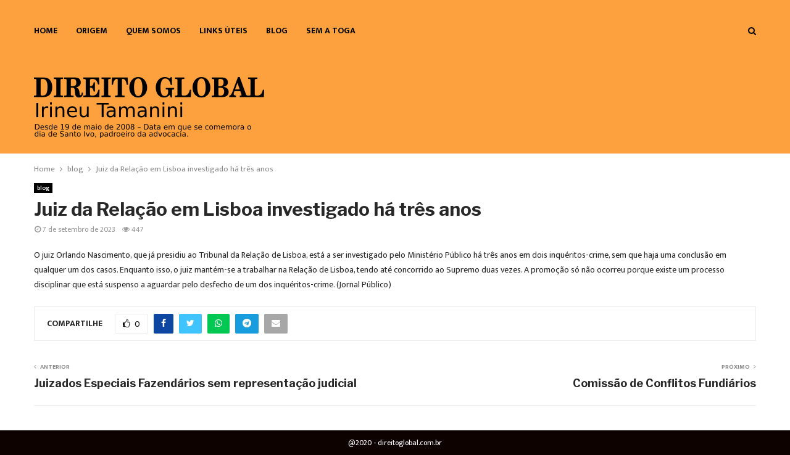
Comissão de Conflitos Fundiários (664, 383)
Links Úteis (223, 30)
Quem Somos (153, 30)
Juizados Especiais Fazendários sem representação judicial (195, 383)
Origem (91, 30)
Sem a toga (331, 30)
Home (45, 30)
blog (277, 30)
